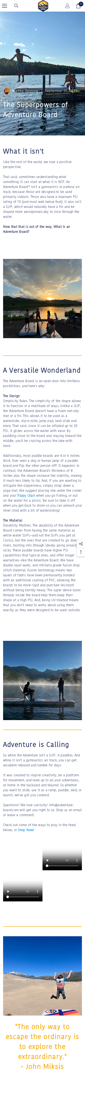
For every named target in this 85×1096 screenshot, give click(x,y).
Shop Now (25, 830)
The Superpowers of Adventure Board (35, 109)
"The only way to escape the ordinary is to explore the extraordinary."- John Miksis (42, 1046)
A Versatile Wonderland (42, 370)
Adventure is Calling (36, 744)
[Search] (16, 5)
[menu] (4, 5)
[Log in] (67, 6)
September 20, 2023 (61, 91)
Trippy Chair (26, 495)
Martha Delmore (25, 91)
